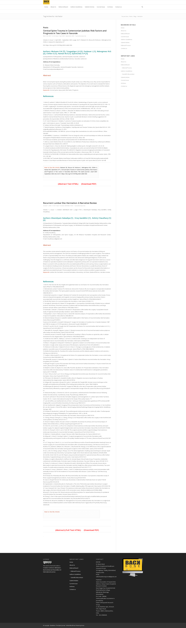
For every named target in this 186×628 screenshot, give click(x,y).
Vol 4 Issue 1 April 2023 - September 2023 (63, 36)
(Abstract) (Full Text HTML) (69, 530)
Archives (123, 83)
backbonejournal (81, 36)
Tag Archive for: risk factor (52, 16)
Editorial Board (125, 33)
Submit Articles (125, 42)
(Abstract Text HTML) (68, 184)
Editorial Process (126, 45)
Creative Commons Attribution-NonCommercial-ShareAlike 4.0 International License (52, 570)
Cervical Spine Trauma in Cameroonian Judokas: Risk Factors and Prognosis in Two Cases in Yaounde (74, 32)
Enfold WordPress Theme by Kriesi (75, 625)
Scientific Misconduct (128, 74)
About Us (123, 31)
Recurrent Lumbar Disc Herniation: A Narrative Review (70, 203)
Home (130, 16)
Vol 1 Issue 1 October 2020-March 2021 (63, 205)
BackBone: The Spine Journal (57, 625)
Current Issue (125, 36)
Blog (135, 16)
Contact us (124, 48)
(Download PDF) (88, 184)
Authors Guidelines (126, 39)
